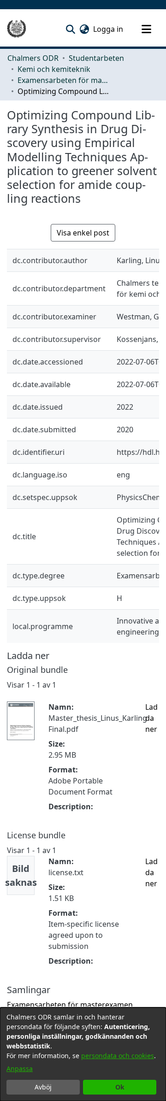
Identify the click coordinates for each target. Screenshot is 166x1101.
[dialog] (83, 1054)
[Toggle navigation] (146, 29)
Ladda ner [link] (151, 718)
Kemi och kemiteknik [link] (54, 69)
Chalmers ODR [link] (33, 58)
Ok (120, 1087)
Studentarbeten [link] (96, 58)
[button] (70, 29)
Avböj (43, 1087)
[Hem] (16, 29)
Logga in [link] (108, 29)
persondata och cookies (117, 1055)
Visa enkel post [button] (83, 233)
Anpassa (19, 1068)
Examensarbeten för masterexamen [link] (64, 80)
